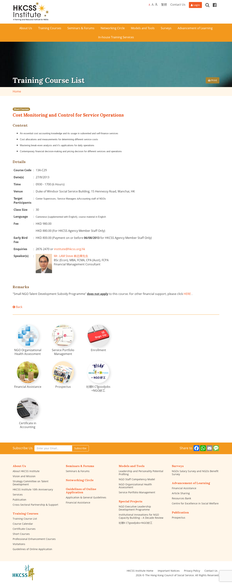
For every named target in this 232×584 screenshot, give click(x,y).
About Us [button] (25, 28)
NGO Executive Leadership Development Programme (135, 508)
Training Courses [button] (49, 28)
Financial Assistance (78, 502)
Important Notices (169, 570)
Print (213, 80)
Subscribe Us (23, 448)
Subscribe (80, 448)
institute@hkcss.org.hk (69, 249)
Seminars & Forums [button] (80, 28)
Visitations (19, 544)
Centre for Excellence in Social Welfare (195, 503)
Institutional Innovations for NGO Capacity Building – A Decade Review (141, 516)
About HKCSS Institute (26, 471)
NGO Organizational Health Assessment (135, 486)
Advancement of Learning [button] (195, 28)
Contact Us (177, 5)
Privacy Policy (192, 570)
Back (18, 307)
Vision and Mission (24, 476)
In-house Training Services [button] (116, 37)
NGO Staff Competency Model (137, 479)
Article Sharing (181, 493)
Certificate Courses (24, 528)
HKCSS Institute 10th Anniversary (33, 489)
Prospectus (178, 517)
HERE (187, 294)
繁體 (164, 5)
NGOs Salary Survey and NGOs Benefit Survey (195, 472)
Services (18, 494)
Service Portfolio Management (137, 492)
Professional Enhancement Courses (34, 539)
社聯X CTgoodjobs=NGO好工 (135, 523)
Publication (19, 499)
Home (17, 91)
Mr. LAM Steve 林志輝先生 (71, 256)
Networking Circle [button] (113, 28)
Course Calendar (23, 523)
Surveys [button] (166, 28)
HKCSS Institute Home (140, 570)
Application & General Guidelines (86, 497)
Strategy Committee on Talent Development (30, 483)
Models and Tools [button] (143, 28)
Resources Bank (181, 498)
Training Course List (25, 518)
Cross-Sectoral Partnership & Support (35, 504)
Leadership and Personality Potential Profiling (141, 472)
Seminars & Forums (78, 471)
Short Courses (21, 109)
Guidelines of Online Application (32, 549)
